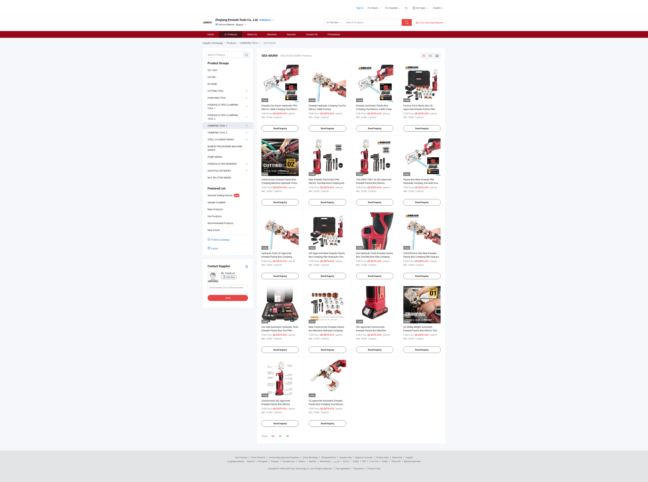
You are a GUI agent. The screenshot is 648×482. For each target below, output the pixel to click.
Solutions (272, 34)
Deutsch (312, 461)
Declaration (359, 468)
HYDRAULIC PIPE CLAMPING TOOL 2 (223, 117)
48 (287, 436)
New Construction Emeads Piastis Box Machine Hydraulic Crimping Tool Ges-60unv (326, 330)
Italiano (302, 461)
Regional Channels (363, 457)
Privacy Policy (374, 468)
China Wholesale (310, 457)
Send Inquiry (280, 128)
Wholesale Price (328, 457)
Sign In (359, 7)
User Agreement (343, 468)
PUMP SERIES (215, 156)
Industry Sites (346, 457)
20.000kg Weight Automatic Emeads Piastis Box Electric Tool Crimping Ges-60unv (420, 330)
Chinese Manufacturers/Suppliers (284, 457)
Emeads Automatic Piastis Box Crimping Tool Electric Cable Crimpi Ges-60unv (374, 109)
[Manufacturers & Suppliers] (224, 7)
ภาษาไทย (374, 461)
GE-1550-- (213, 70)
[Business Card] (246, 266)
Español (250, 461)
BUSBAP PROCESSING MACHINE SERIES (225, 148)
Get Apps (420, 7)
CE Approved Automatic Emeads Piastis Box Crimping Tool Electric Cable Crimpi (326, 404)
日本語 (356, 461)
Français (275, 461)
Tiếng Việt (396, 461)
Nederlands (325, 461)
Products (232, 34)
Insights (409, 457)
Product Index (382, 457)
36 (280, 436)
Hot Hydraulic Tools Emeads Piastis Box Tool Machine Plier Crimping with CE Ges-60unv (374, 257)
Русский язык (288, 461)
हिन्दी (364, 461)
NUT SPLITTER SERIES (219, 177)
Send (228, 297)
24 (273, 436)
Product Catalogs (220, 239)
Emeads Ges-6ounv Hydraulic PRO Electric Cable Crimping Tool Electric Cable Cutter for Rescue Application (279, 109)
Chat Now (230, 277)
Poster (214, 248)
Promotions (334, 34)
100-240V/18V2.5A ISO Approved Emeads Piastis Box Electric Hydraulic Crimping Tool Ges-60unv (374, 183)
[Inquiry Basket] (406, 7)
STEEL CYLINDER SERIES (221, 139)
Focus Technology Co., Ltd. (302, 468)
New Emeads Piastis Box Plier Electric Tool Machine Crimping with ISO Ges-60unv (327, 183)
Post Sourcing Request (431, 22)
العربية (337, 461)
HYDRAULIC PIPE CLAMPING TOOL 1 (223, 106)
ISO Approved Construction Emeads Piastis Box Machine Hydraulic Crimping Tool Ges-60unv (374, 330)
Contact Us (312, 34)
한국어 (346, 461)
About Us (252, 34)
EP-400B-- (213, 84)
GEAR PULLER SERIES (219, 170)
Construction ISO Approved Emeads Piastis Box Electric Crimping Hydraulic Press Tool (277, 404)
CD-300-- (212, 77)
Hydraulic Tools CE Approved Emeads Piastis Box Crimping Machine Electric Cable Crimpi (276, 257)
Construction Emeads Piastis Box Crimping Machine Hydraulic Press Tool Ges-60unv (279, 183)
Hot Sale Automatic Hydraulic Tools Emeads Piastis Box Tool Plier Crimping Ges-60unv (279, 330)
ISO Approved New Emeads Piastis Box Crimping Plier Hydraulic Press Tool (327, 257)
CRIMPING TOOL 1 (217, 125)
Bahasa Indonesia (412, 461)
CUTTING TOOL (216, 90)
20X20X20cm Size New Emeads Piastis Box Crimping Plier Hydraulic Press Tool (421, 257)
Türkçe (385, 461)
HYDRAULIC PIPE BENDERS (222, 163)
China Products (258, 457)
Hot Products (241, 457)
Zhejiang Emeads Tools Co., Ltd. (236, 20)
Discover (291, 34)
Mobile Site (397, 457)
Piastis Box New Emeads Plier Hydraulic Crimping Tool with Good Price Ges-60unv (421, 183)
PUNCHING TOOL (217, 97)
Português (262, 461)
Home (211, 34)
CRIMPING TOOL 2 (217, 132)
